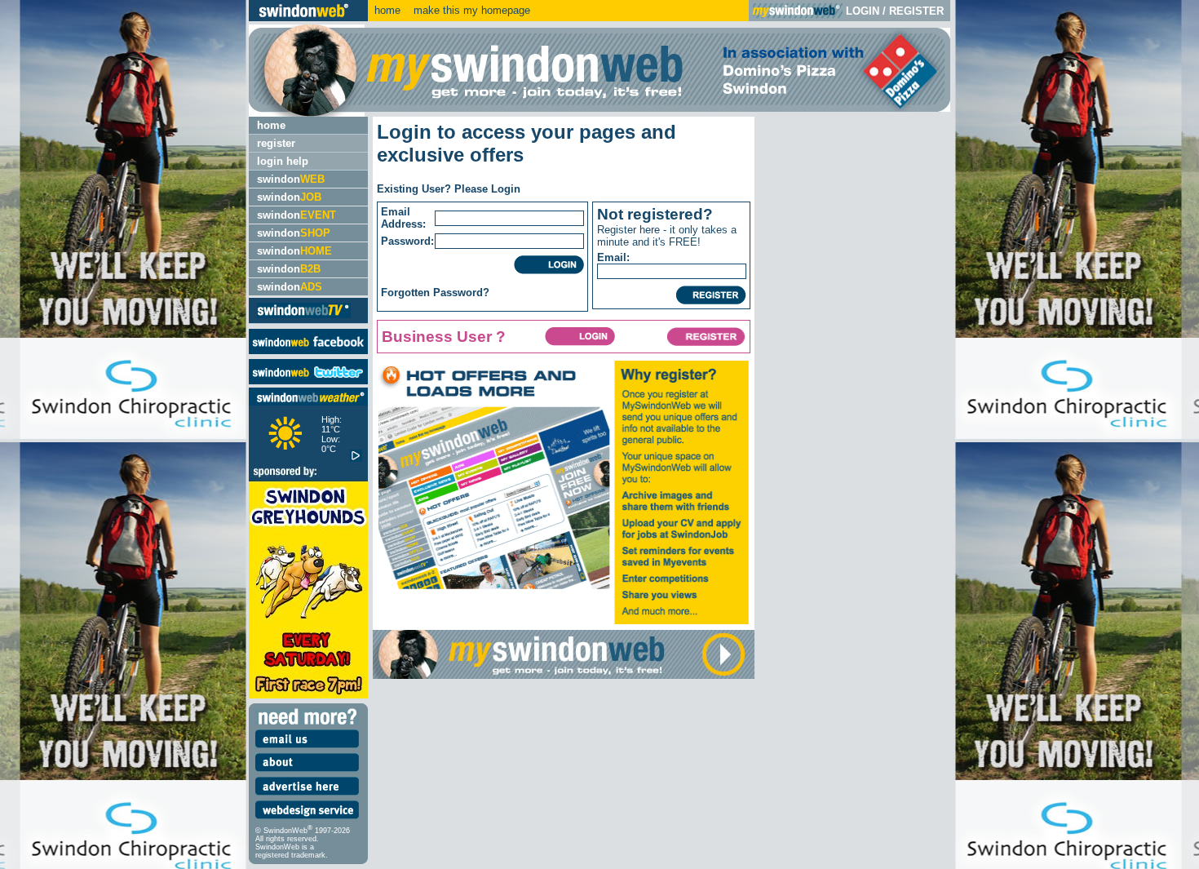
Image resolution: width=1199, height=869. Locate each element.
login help (282, 161)
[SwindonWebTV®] (304, 317)
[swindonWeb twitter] (308, 381)
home (387, 10)
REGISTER (916, 11)
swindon (291, 179)
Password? (461, 292)
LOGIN (862, 11)
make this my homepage (470, 10)
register (276, 143)
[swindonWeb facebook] (308, 350)
